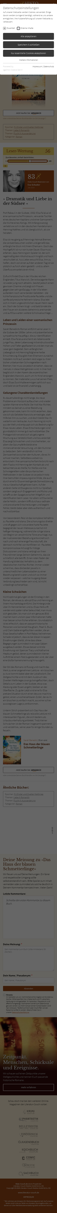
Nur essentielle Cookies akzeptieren (28, 53)
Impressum (37, 66)
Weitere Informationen (28, 60)
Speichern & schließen (29, 44)
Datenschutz (48, 66)
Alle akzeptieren (28, 36)
